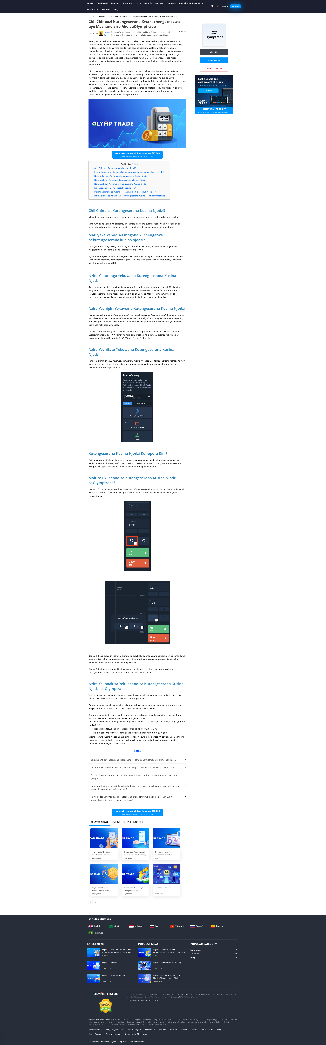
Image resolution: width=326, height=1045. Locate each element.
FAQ (219, 1029)
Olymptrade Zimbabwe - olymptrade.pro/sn (108, 1041)
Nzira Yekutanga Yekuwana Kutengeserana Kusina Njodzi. (121, 176)
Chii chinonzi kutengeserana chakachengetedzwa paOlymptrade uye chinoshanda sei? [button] (133, 759)
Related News (99, 822)
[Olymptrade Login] (93, 965)
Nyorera (162, 1029)
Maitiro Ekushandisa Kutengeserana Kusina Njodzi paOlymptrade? (125, 192)
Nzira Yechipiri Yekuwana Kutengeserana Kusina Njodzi (120, 180)
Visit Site (214, 52)
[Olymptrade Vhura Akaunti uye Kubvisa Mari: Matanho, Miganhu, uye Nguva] (135, 838)
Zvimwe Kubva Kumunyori (128, 822)
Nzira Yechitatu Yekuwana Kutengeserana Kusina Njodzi (120, 184)
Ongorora (171, 3)
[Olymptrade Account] (166, 874)
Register (115, 3)
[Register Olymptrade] (214, 91)
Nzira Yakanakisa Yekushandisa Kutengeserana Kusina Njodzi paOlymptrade (129, 196)
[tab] (137, 759)
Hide (135, 164)
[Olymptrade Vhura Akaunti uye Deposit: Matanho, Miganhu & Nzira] (104, 838)
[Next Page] (96, 902)
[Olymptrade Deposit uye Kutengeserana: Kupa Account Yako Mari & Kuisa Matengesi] (135, 874)
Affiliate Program (133, 1029)
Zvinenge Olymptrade (113, 1029)
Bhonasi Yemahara (215, 68)
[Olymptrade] (214, 46)
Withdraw (127, 3)
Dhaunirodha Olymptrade (136, 1034)
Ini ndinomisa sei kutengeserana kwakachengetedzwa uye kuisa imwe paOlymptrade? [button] (133, 767)
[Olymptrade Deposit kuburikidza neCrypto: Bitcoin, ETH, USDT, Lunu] (104, 874)
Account (173, 1029)
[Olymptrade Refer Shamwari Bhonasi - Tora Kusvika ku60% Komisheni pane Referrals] (93, 952)
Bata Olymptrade (136, 1041)
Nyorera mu (150, 1029)
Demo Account (95, 1034)
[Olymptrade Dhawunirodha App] (144, 965)
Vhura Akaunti (214, 60)
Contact (194, 1029)
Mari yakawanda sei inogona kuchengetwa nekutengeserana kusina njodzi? (129, 172)
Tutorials (106, 9)
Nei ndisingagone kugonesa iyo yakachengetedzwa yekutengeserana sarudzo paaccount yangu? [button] (134, 777)
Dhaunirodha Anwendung (191, 3)
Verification (92, 9)
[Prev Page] (91, 902)
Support (159, 3)
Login (138, 3)
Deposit (148, 3)
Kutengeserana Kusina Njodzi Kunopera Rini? (115, 188)
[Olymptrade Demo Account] (93, 978)
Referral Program (113, 1034)
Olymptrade (94, 1029)
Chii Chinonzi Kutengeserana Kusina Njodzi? (115, 168)
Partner (183, 1029)
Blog (116, 9)
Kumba (90, 3)
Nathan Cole (107, 33)
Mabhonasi (102, 3)
